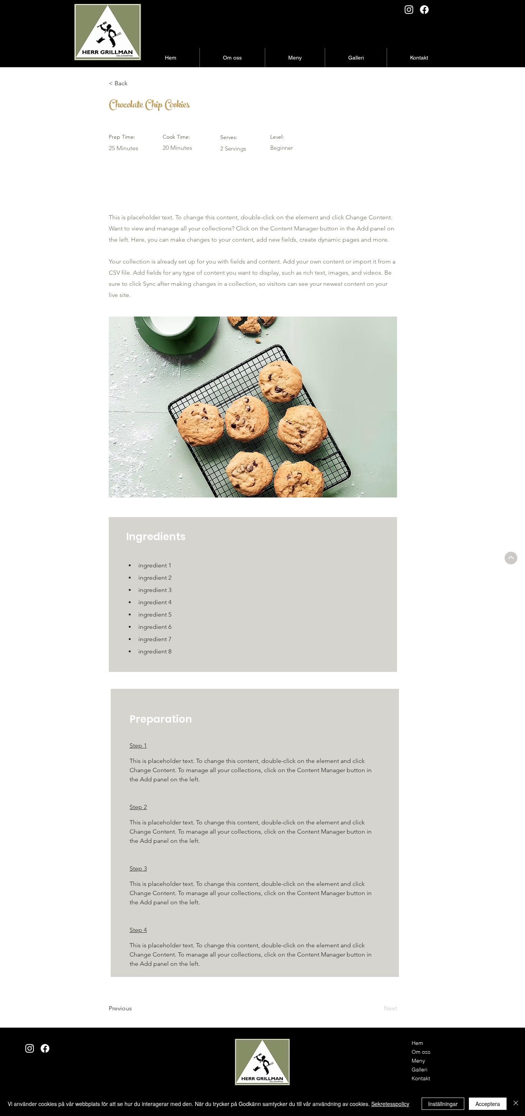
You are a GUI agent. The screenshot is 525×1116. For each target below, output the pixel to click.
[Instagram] (409, 9)
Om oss (421, 1051)
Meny (418, 1060)
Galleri (419, 1069)
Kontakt (421, 1078)
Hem (417, 1043)
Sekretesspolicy (390, 1104)
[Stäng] (515, 1104)
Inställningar (443, 1104)
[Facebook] (424, 9)
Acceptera (487, 1104)
